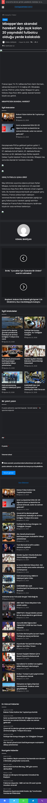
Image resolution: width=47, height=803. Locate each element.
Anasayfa (7, 15)
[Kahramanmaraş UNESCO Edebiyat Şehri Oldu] (12, 377)
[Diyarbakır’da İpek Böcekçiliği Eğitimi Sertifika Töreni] (8, 647)
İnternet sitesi (7, 454)
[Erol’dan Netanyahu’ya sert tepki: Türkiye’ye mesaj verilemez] (8, 637)
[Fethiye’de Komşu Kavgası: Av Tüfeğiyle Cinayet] (34, 322)
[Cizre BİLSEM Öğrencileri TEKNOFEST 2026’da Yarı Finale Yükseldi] (8, 626)
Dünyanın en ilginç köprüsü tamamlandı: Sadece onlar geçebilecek (28, 686)
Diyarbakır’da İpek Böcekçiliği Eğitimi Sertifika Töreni (29, 645)
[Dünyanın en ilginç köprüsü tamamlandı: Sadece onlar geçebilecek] (8, 687)
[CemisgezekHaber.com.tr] (23, 7)
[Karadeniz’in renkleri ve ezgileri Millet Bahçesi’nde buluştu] (8, 667)
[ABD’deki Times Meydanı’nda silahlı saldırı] (8, 606)
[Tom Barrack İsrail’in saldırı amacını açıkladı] (8, 548)
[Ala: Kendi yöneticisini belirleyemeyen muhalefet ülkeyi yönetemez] (12, 351)
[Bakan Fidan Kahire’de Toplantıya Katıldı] (8, 117)
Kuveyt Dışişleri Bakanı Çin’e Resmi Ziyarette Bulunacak (28, 655)
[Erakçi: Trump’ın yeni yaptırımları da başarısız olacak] (8, 677)
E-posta (5, 446)
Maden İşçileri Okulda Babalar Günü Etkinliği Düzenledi (33, 361)
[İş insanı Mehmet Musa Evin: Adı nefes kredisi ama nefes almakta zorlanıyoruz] (8, 568)
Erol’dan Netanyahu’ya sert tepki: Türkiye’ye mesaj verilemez (30, 635)
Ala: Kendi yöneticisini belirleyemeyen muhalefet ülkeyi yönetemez (11, 362)
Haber (14, 15)
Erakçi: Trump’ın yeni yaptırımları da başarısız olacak (30, 675)
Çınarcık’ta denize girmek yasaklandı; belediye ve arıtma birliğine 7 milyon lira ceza (10, 334)
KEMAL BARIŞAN (10, 42)
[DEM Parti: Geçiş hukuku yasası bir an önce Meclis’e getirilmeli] (8, 616)
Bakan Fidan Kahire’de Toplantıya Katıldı (26, 491)
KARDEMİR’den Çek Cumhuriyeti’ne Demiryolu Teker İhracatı (34, 387)
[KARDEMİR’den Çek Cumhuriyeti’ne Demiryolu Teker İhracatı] (34, 377)
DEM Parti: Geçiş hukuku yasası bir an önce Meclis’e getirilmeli (29, 614)
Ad (3, 438)
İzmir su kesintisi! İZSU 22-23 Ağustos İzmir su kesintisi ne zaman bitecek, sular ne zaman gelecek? (30, 503)
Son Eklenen (23, 483)
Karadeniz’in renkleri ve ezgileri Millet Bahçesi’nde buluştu (30, 665)
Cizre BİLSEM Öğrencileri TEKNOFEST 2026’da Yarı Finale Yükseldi (29, 625)
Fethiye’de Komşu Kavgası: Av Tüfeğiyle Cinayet (33, 332)
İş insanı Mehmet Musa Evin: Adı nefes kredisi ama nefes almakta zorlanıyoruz (30, 567)
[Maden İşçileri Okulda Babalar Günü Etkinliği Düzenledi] (34, 351)
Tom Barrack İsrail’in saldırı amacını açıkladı (28, 546)
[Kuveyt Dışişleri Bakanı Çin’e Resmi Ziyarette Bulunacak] (8, 657)
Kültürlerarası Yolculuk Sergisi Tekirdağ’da (20, 597)
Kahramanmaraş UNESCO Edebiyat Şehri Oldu (11, 387)
